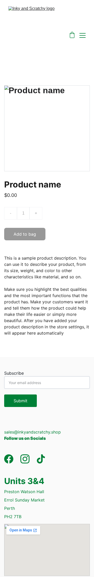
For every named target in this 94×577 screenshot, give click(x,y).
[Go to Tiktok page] (40, 458)
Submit (20, 400)
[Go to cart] (72, 35)
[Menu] (82, 35)
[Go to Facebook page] (8, 458)
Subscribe (14, 373)
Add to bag (25, 234)
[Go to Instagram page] (25, 458)
